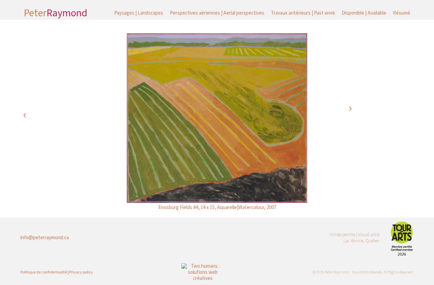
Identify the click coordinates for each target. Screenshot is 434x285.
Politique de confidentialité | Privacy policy (56, 272)
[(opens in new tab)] (401, 237)
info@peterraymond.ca (44, 237)
